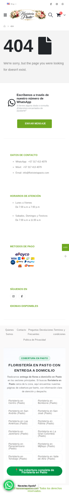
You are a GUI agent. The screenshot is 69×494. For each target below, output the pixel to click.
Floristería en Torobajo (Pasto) (17, 457)
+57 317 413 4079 (37, 161)
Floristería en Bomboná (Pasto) (47, 402)
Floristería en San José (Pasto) (48, 412)
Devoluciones (46, 330)
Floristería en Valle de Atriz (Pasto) (48, 457)
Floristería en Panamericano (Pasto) (16, 446)
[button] (6, 15)
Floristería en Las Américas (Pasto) (18, 422)
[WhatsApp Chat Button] (9, 485)
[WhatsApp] (62, 4)
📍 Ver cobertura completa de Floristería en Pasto (34, 471)
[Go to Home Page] (4, 26)
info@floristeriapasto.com (36, 172)
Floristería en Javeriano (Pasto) (18, 432)
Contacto (21, 330)
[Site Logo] (27, 15)
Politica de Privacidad (34, 339)
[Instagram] (56, 4)
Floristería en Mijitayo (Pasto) (46, 445)
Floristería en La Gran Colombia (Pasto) (47, 433)
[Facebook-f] (22, 296)
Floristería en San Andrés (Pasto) (18, 412)
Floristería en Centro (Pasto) (16, 402)
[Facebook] (50, 4)
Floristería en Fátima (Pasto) (46, 422)
